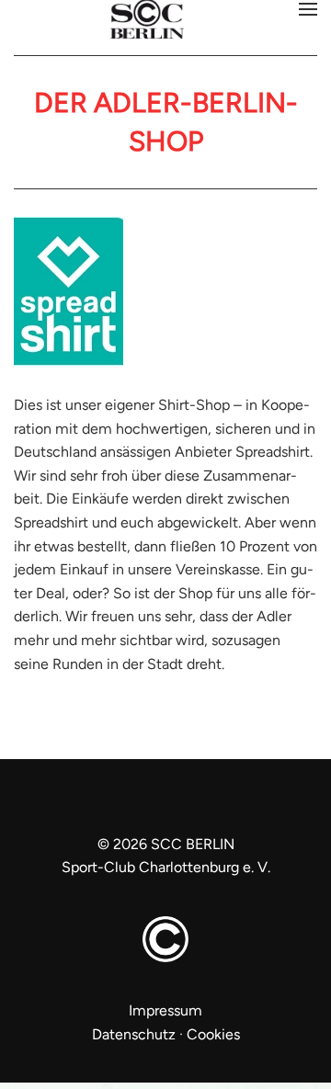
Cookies (213, 1034)
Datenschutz (134, 1034)
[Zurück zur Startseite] (165, 21)
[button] (308, 9)
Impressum (165, 1010)
